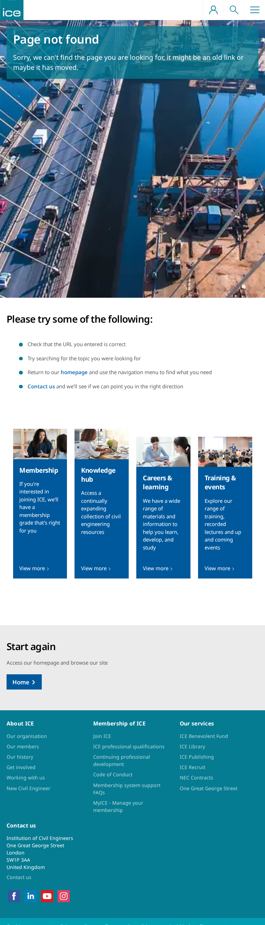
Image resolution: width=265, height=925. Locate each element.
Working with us (26, 777)
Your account (213, 10)
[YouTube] (47, 895)
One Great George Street (208, 788)
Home (20, 682)
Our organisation (27, 736)
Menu (254, 10)
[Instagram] (64, 895)
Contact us (41, 386)
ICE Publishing (197, 756)
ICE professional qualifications (129, 746)
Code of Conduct (112, 774)
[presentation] (40, 504)
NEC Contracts (196, 777)
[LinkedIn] (30, 895)
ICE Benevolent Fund (204, 736)
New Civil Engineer (28, 788)
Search (234, 10)
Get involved (21, 767)
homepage (74, 372)
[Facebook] (14, 895)
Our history (20, 756)
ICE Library (192, 746)
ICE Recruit (192, 767)
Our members (23, 746)
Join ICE (102, 736)
